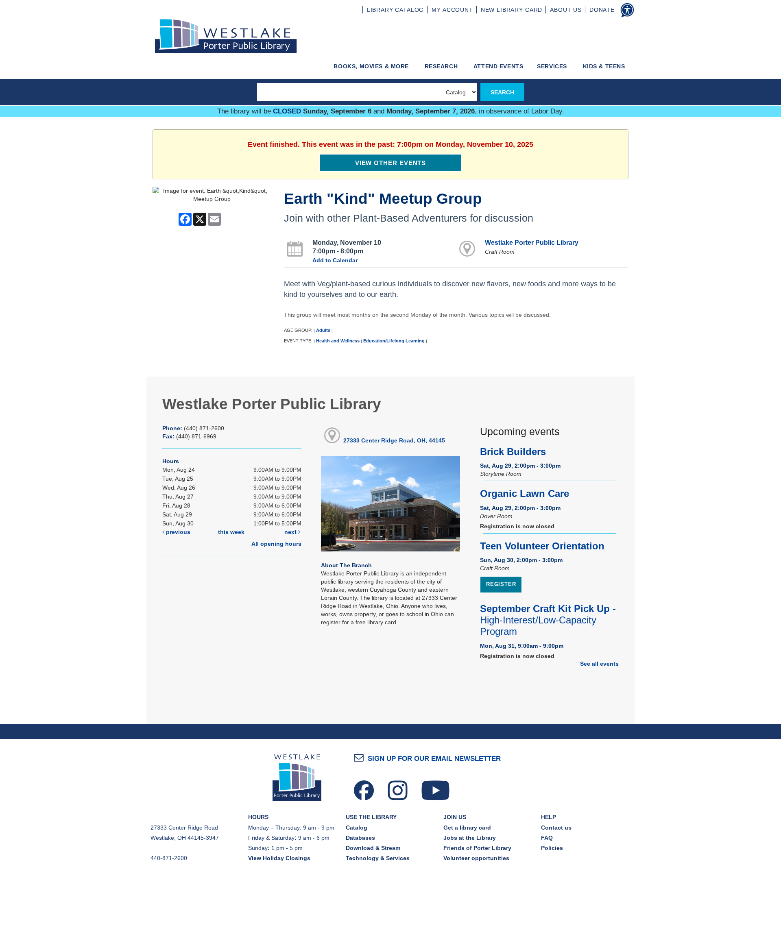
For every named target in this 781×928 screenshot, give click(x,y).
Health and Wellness (338, 340)
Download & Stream (373, 848)
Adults (323, 330)
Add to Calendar (335, 260)
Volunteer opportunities (476, 858)
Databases (360, 837)
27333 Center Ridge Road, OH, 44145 (394, 440)
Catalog (356, 827)
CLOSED (287, 111)
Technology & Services (378, 858)
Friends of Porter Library (477, 848)
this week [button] (231, 532)
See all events (599, 663)
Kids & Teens (605, 66)
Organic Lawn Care (524, 493)
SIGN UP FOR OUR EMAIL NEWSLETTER (434, 758)
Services (553, 66)
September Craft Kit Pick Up (548, 620)
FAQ (547, 837)
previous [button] (177, 532)
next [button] (291, 532)
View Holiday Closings (279, 858)
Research (442, 66)
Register (501, 584)
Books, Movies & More (372, 66)
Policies (552, 848)
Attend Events (498, 66)
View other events (390, 162)
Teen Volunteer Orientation (542, 546)
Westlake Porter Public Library (531, 242)
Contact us (556, 827)
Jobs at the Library (469, 837)
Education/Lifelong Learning (394, 340)
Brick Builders (513, 452)
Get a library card (467, 827)
